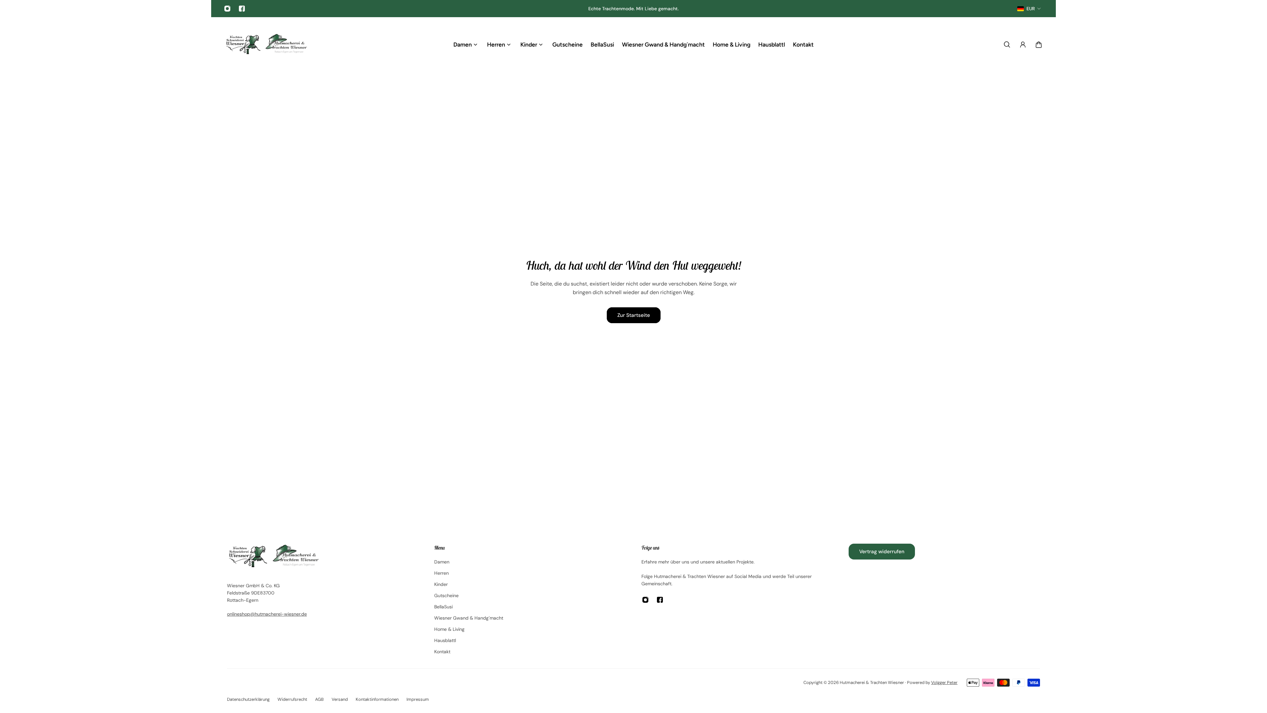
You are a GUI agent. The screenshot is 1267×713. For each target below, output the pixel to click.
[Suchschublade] (1007, 44)
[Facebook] (242, 8)
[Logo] (266, 44)
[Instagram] (227, 8)
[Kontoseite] (1023, 44)
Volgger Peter (944, 682)
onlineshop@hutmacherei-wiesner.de (267, 614)
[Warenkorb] (1039, 44)
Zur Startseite (633, 315)
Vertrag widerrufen (881, 551)
